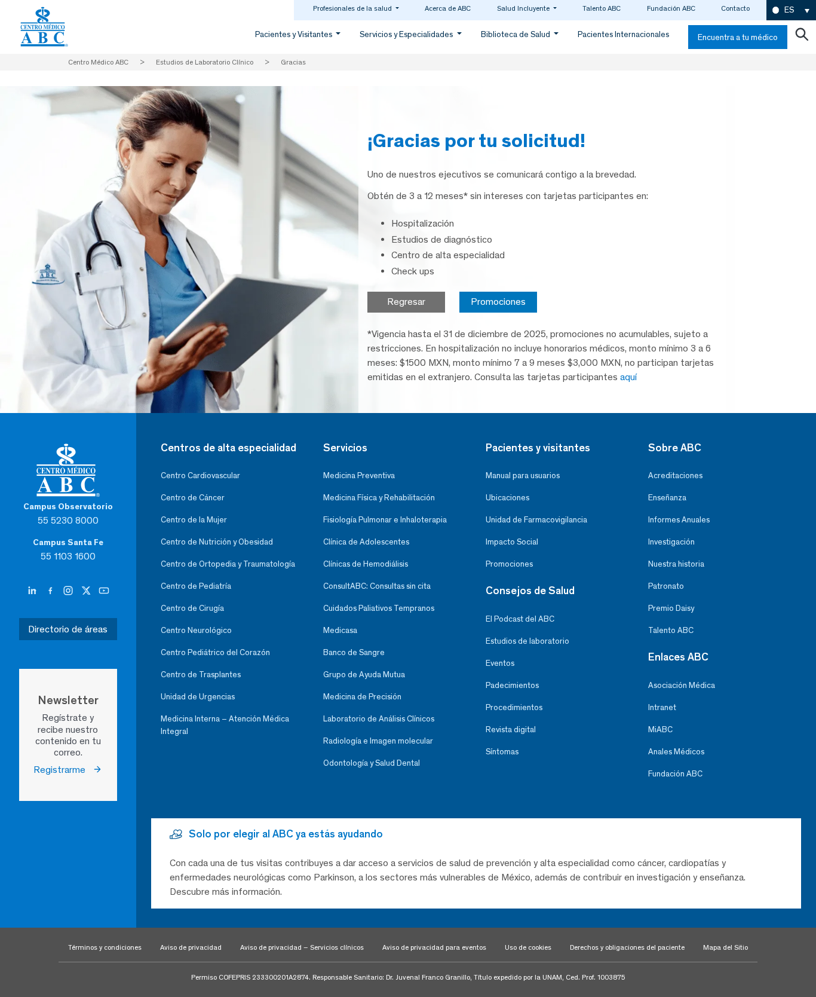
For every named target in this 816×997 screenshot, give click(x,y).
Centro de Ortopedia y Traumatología (228, 564)
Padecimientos (512, 685)
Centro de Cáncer (193, 498)
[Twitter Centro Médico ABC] (87, 590)
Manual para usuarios (523, 475)
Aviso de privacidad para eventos (434, 947)
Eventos (500, 663)
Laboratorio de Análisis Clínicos (378, 719)
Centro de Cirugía (192, 608)
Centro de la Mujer (194, 520)
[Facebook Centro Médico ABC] (51, 590)
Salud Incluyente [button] (524, 8)
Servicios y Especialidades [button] (407, 34)
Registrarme (63, 769)
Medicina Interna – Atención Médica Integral (225, 725)
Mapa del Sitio (725, 947)
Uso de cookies (528, 947)
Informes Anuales (679, 520)
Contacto (735, 8)
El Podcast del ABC (520, 619)
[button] (791, 10)
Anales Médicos (676, 752)
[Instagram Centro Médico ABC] (69, 590)
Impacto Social (512, 542)
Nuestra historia (676, 564)
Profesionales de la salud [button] (353, 8)
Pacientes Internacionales (623, 34)
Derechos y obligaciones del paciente (627, 947)
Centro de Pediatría (196, 586)
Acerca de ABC (448, 8)
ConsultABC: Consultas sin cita (377, 586)
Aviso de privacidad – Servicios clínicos (302, 947)
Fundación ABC (671, 8)
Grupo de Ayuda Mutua (364, 674)
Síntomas (502, 752)
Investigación (671, 542)
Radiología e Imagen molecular (378, 741)
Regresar (406, 301)
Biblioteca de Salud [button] (516, 34)
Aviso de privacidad (191, 947)
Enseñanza (667, 498)
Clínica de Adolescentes (366, 542)
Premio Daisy (671, 608)
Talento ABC (601, 8)
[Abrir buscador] (802, 37)
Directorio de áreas (68, 629)
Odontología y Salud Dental (371, 763)
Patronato (666, 586)
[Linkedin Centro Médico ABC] (33, 590)
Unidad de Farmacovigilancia (536, 520)
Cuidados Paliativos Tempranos (378, 608)
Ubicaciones (507, 498)
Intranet (662, 707)
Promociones (498, 301)
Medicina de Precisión (362, 697)
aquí (628, 377)
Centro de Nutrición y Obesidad (217, 542)
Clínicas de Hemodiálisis (365, 564)
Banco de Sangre (354, 652)
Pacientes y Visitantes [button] (294, 34)
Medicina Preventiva (359, 475)
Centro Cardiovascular (200, 475)
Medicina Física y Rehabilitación (379, 498)
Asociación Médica (681, 685)
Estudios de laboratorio (527, 641)
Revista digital (511, 729)
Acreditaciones (675, 475)
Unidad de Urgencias (198, 697)
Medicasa (340, 630)
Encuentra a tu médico (738, 37)
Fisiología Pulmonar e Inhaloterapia (385, 520)
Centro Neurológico (196, 630)
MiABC (660, 729)
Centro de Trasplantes (201, 674)
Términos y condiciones (105, 947)
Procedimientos (514, 707)
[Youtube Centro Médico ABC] (104, 590)
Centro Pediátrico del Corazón (215, 652)
